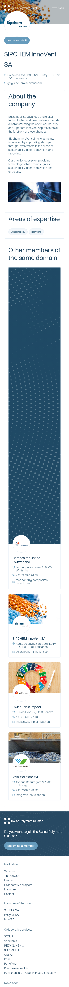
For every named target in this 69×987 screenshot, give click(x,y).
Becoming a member (20, 846)
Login (61, 7)
